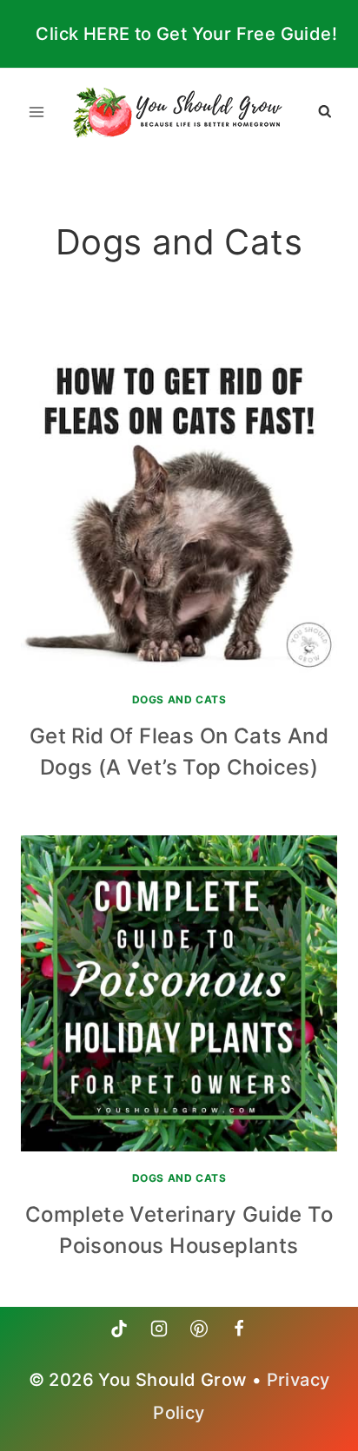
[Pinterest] (199, 1328)
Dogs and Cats (179, 699)
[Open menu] (37, 111)
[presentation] (179, 515)
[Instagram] (159, 1328)
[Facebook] (239, 1328)
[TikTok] (119, 1328)
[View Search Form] (325, 112)
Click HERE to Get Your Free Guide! (186, 33)
